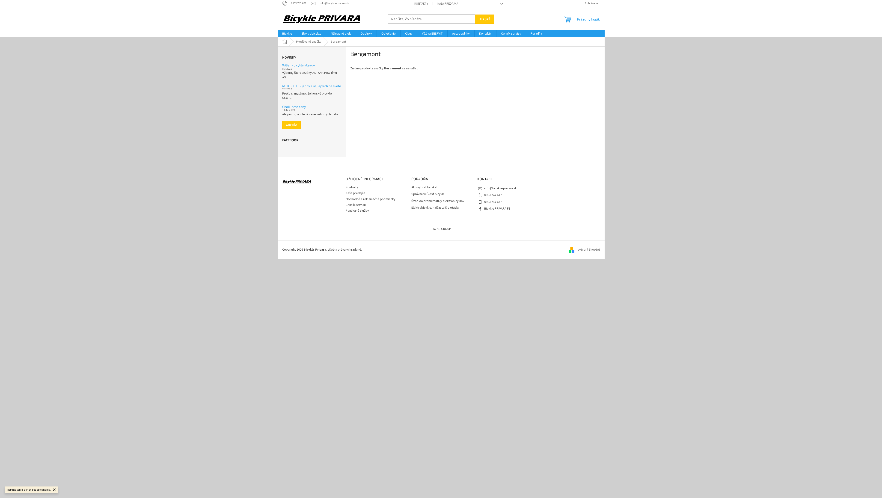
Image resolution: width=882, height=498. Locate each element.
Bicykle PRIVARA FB (497, 208)
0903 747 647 (493, 195)
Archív (291, 125)
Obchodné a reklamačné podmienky (370, 199)
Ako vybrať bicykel (424, 187)
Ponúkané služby (357, 210)
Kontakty (421, 4)
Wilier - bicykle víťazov (298, 65)
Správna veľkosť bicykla (428, 194)
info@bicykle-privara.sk (500, 188)
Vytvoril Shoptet (589, 249)
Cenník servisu (356, 205)
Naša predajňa (447, 4)
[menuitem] (287, 33)
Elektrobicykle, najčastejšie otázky (435, 208)
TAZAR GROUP (441, 229)
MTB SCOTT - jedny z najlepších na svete (311, 86)
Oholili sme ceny (294, 106)
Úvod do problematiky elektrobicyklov (437, 201)
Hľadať (484, 19)
